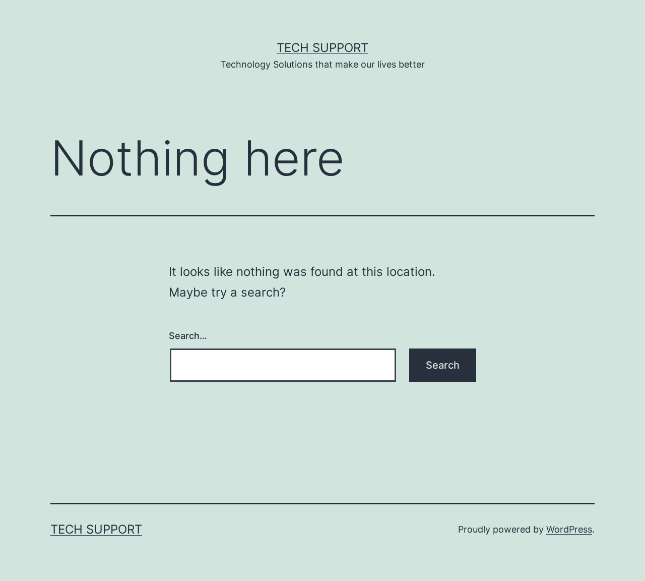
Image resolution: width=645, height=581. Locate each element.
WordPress (569, 529)
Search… (188, 335)
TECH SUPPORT (322, 47)
